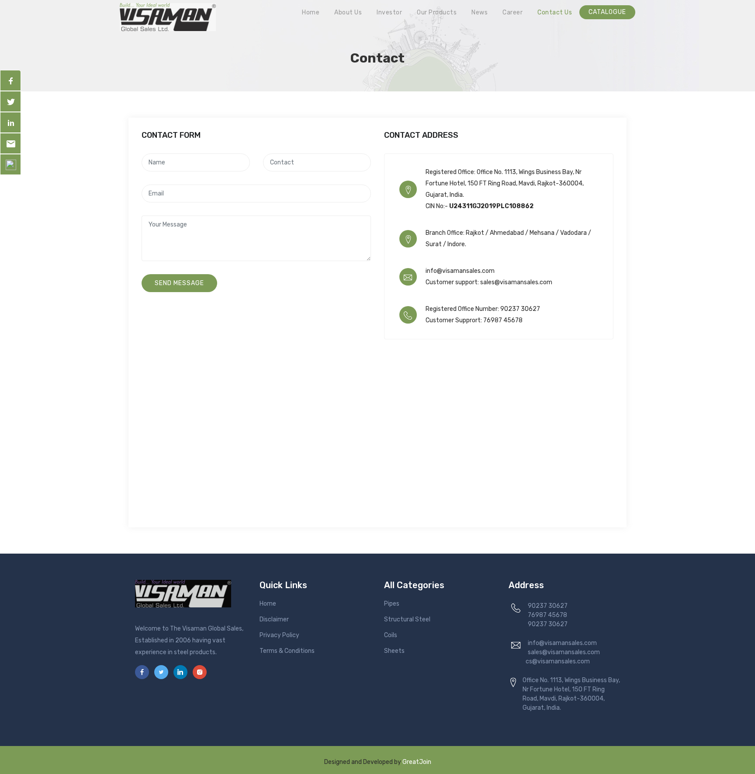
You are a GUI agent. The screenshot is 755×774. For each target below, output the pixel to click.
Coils (390, 635)
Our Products (437, 12)
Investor (389, 12)
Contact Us (554, 12)
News (479, 12)
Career (512, 12)
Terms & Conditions (287, 651)
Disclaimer (274, 619)
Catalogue (607, 12)
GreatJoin (416, 762)
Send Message (179, 283)
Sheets (394, 651)
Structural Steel (407, 619)
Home (310, 12)
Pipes (391, 603)
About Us (348, 12)
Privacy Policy (279, 635)
